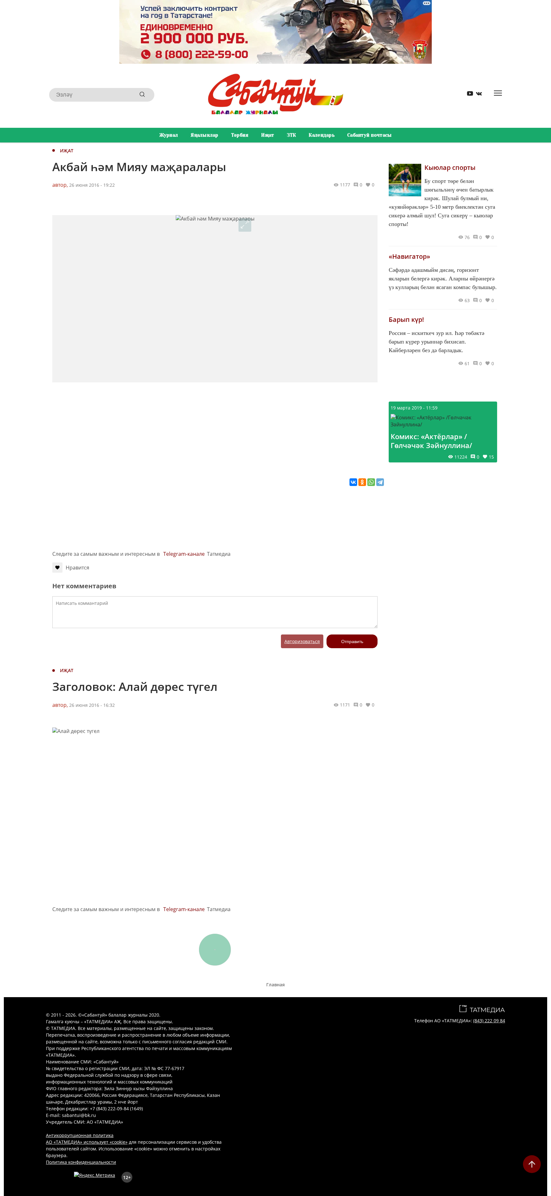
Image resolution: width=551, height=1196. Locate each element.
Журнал (168, 135)
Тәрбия (240, 135)
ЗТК (291, 135)
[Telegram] (380, 482)
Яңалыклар (204, 135)
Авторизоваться (302, 641)
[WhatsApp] (371, 482)
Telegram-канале (184, 553)
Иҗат (267, 135)
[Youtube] (467, 95)
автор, (60, 184)
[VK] (476, 95)
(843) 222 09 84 (489, 1021)
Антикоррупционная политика (80, 1135)
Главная (275, 985)
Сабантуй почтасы (369, 135)
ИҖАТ (66, 151)
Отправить (352, 641)
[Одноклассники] (362, 482)
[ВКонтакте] (353, 482)
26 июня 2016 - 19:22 (92, 185)
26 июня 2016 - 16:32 (92, 705)
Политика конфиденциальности (81, 1162)
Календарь (321, 135)
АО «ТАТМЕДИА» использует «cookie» (87, 1142)
